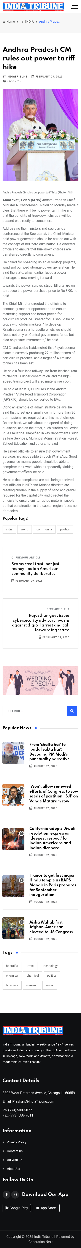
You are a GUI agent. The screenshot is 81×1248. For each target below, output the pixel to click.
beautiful (12, 966)
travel (30, 966)
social (50, 985)
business (12, 985)
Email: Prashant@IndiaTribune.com (28, 1101)
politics (52, 975)
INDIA (29, 21)
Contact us (15, 1151)
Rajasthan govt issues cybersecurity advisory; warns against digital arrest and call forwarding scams (41, 623)
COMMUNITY (44, 529)
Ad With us (14, 1160)
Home (10, 21)
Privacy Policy (16, 1142)
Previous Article (27, 557)
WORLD (24, 529)
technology (50, 966)
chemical (12, 975)
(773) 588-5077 (20, 1110)
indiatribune (17, 76)
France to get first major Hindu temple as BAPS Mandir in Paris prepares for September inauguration (52, 885)
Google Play (18, 1208)
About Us (13, 1168)
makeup (32, 985)
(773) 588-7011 (21, 1115)
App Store (48, 1208)
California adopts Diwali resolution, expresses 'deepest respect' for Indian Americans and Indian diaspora (52, 838)
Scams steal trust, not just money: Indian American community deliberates (35, 569)
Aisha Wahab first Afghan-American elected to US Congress (51, 927)
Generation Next (41, 1242)
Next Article (56, 609)
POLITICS (65, 529)
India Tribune (43, 1237)
